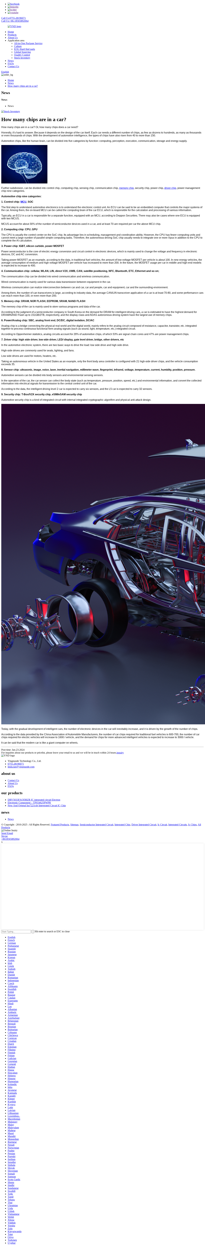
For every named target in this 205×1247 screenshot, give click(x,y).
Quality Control (22, 55)
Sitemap (74, 824)
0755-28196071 (16, 763)
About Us (13, 37)
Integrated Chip (122, 824)
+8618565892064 (10, 839)
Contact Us (13, 66)
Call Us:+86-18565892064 (15, 21)
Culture (18, 46)
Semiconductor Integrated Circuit (96, 824)
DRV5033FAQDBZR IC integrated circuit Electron (34, 799)
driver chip (170, 188)
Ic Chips (192, 824)
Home (11, 31)
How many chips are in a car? (23, 86)
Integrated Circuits (177, 824)
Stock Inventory (22, 57)
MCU (23, 201)
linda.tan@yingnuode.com (21, 766)
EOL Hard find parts (24, 49)
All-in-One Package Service (28, 43)
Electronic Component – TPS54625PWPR (29, 802)
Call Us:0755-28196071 (13, 18)
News (11, 60)
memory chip (126, 188)
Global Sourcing (22, 52)
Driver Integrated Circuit (143, 824)
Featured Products (60, 824)
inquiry (120, 752)
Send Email (7, 833)
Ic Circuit (162, 824)
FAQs (11, 63)
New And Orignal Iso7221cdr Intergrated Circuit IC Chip (37, 805)
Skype (4, 836)
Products (12, 34)
